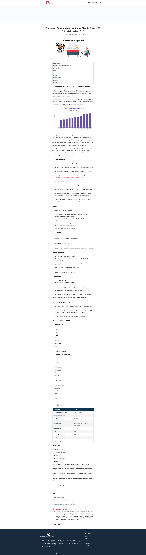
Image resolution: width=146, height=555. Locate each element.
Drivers (54, 70)
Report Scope (55, 80)
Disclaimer (87, 541)
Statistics (94, 2)
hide (60, 63)
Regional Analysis (56, 68)
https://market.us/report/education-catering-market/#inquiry (66, 298)
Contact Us (87, 540)
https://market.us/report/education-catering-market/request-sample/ (69, 177)
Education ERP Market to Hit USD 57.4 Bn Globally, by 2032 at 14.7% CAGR (70, 464)
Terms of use (88, 543)
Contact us (55, 82)
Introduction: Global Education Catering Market (62, 65)
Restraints (55, 72)
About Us (87, 538)
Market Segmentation (57, 78)
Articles (88, 2)
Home (86, 536)
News (53, 490)
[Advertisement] (73, 14)
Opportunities (55, 73)
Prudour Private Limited (69, 34)
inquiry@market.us (62, 458)
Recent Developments (57, 77)
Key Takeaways (56, 67)
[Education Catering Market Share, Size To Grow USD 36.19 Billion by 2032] (60, 485)
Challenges (55, 75)
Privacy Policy (88, 545)
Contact (101, 2)
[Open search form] (105, 2)
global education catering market (61, 90)
